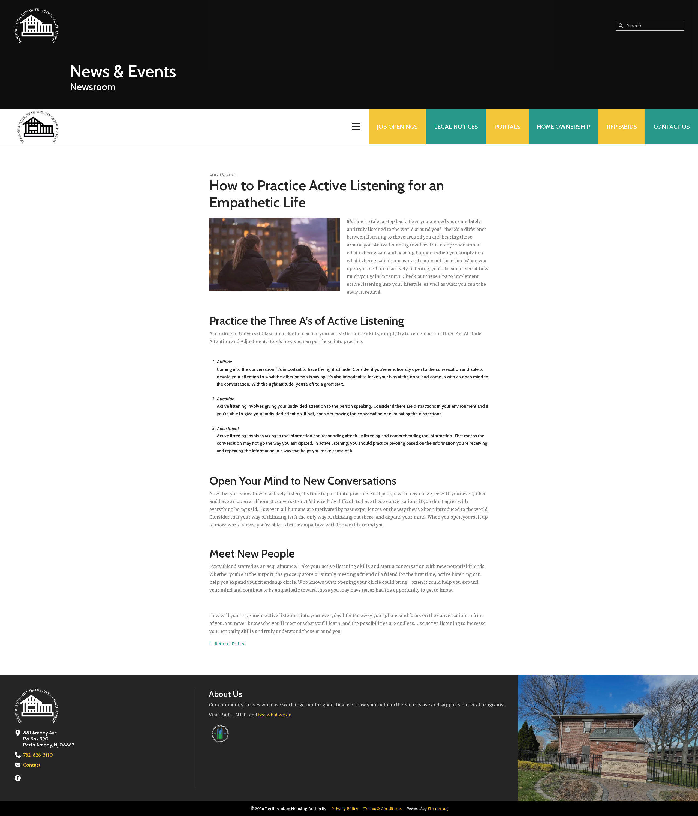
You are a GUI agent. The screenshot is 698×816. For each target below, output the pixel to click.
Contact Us (672, 126)
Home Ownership (563, 126)
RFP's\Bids (622, 126)
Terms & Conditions (382, 808)
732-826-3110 (38, 755)
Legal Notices (456, 126)
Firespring (438, 808)
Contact (32, 765)
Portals (507, 126)
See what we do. (275, 715)
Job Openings (397, 126)
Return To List (229, 643)
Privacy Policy (344, 808)
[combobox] (650, 26)
